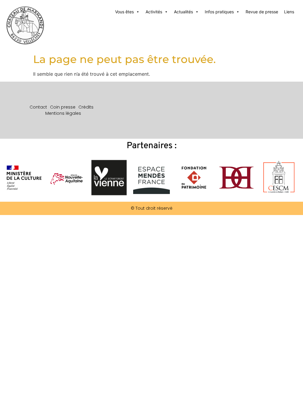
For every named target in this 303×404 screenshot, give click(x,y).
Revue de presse (262, 11)
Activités (154, 11)
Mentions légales (63, 113)
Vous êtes (124, 11)
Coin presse (62, 107)
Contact (38, 107)
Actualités (183, 11)
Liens (289, 11)
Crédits (86, 107)
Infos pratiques (219, 11)
